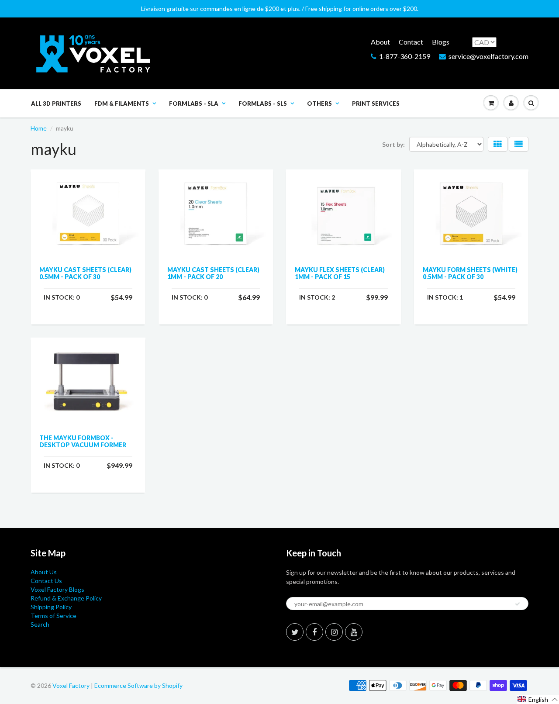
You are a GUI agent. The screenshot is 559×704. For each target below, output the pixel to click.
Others (319, 103)
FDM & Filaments (121, 103)
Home (39, 128)
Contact (411, 42)
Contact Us (46, 580)
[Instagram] (334, 632)
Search (40, 624)
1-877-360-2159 (404, 56)
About (380, 42)
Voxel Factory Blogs (57, 589)
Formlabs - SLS (262, 103)
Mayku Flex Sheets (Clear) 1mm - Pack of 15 (340, 273)
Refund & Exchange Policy (66, 598)
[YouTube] (353, 632)
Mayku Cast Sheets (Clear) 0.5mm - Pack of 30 (85, 273)
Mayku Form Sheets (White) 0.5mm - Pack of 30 (470, 273)
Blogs (440, 42)
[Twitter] (295, 632)
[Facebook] (314, 632)
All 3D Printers (56, 103)
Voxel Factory (71, 685)
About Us (44, 572)
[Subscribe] (517, 604)
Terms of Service (53, 615)
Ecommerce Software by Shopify (138, 685)
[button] (538, 699)
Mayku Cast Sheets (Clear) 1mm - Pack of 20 (213, 273)
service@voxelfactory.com (488, 56)
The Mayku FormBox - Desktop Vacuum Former (82, 441)
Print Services (376, 103)
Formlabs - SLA (193, 103)
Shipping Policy (51, 607)
